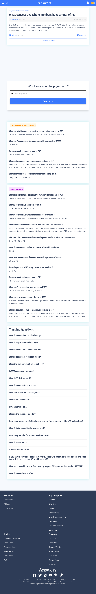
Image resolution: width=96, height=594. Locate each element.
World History (54, 513)
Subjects (12, 11)
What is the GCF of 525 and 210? (23, 385)
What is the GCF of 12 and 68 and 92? (25, 349)
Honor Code (8, 543)
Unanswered (8, 508)
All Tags (7, 504)
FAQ (5, 560)
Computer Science (56, 526)
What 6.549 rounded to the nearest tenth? (27, 428)
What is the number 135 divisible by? (25, 335)
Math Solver (8, 556)
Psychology (53, 521)
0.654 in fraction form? (19, 449)
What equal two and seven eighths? (24, 392)
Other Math (25, 11)
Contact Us (53, 543)
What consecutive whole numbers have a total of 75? (42, 15)
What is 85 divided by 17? (20, 378)
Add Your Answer (48, 41)
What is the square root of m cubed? (25, 357)
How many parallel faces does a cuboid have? (29, 435)
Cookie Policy (54, 560)
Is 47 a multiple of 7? (18, 407)
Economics (53, 530)
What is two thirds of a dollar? (22, 414)
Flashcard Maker (10, 547)
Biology (51, 508)
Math (18, 11)
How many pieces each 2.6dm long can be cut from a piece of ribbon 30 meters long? (46, 421)
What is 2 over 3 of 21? (18, 442)
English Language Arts (57, 517)
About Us (52, 538)
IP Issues (52, 564)
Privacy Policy (54, 551)
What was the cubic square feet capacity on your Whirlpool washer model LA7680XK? (46, 466)
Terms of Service (55, 547)
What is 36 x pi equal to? (19, 399)
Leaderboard (8, 500)
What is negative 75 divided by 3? (23, 342)
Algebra (52, 500)
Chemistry (53, 504)
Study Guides (9, 551)
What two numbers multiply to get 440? (26, 364)
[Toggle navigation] (3, 3)
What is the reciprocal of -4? (21, 473)
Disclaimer (53, 556)
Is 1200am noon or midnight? (21, 371)
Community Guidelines (12, 538)
